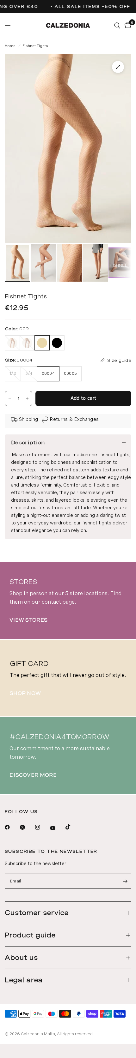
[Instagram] (42, 827)
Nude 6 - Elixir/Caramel (12, 342)
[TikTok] (72, 827)
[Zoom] (118, 67)
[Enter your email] (125, 881)
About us (21, 957)
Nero (27, 342)
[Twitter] (27, 827)
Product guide (30, 935)
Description (28, 442)
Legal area (24, 980)
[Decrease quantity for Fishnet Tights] (10, 398)
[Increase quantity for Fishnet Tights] (27, 398)
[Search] (117, 25)
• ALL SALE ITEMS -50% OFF (89, 6)
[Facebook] (12, 827)
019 (57, 342)
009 (42, 342)
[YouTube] (57, 828)
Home (10, 46)
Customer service (37, 913)
